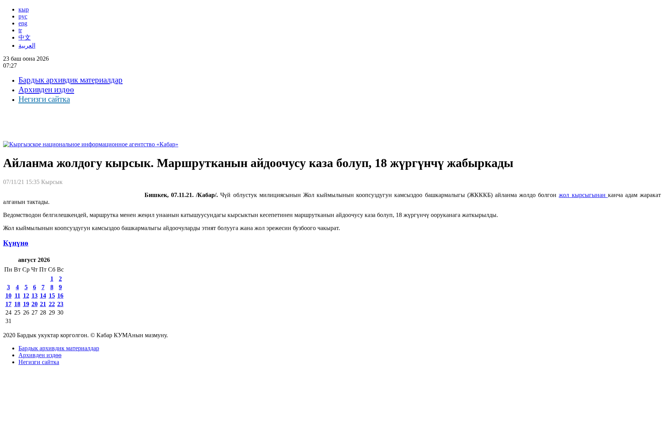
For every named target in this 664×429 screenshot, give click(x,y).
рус (22, 16)
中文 (24, 37)
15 (52, 295)
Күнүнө (15, 243)
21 (43, 304)
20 (35, 304)
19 (26, 304)
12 (26, 295)
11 (17, 295)
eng (22, 23)
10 (8, 295)
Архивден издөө (46, 89)
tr (20, 30)
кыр (23, 9)
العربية (26, 45)
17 (8, 304)
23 (60, 304)
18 (17, 304)
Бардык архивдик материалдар (70, 79)
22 (52, 304)
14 (43, 295)
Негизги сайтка (44, 99)
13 (35, 295)
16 (60, 295)
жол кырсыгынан (583, 195)
